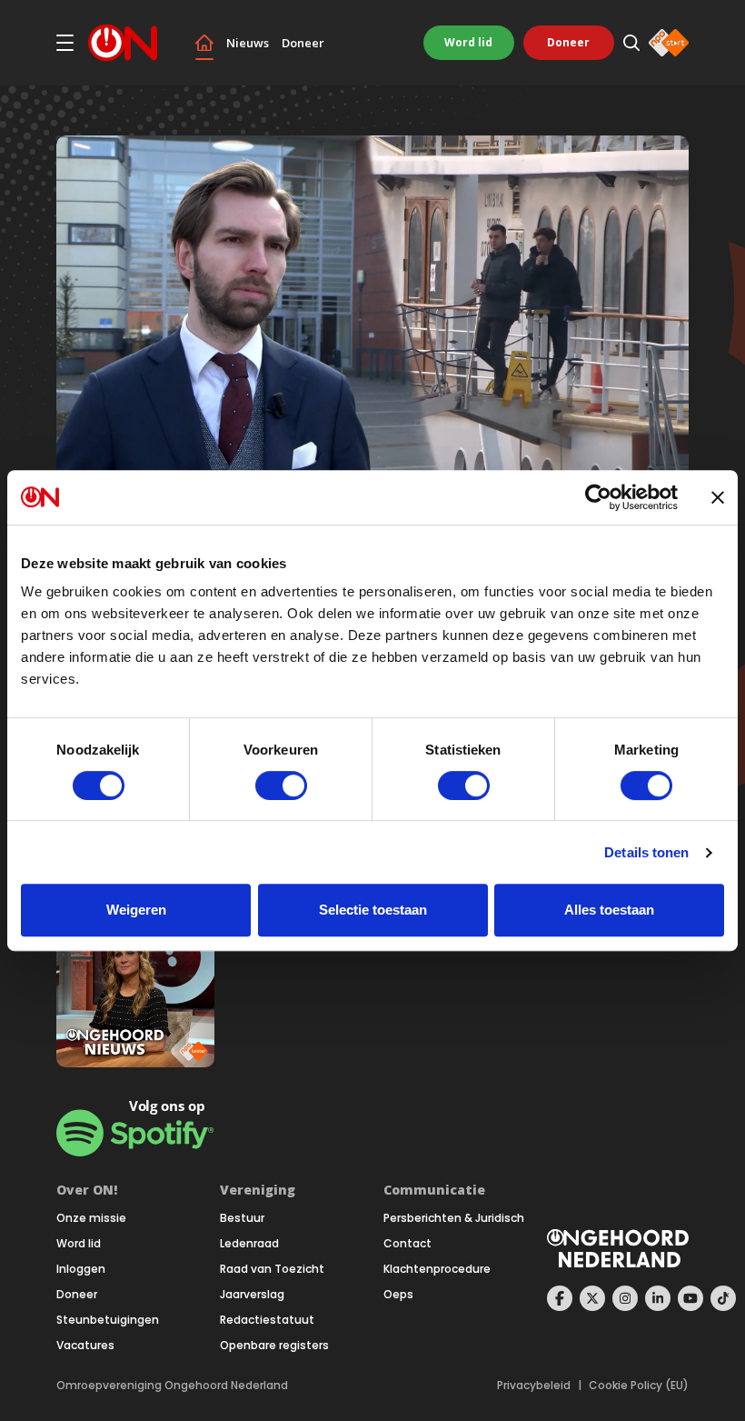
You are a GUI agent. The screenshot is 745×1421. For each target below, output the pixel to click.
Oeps (398, 1294)
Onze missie (91, 1218)
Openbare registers (274, 1345)
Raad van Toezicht (272, 1269)
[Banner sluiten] (717, 497)
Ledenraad (249, 1243)
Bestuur (242, 1218)
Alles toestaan (609, 909)
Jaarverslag (252, 1294)
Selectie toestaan (373, 909)
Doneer (303, 43)
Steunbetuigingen (107, 1320)
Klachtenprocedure (437, 1269)
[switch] (281, 785)
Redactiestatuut (267, 1320)
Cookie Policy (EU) (639, 1385)
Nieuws (247, 43)
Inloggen (80, 1269)
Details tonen (646, 852)
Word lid (468, 42)
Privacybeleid (534, 1385)
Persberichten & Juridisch (453, 1218)
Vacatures (85, 1345)
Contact (407, 1243)
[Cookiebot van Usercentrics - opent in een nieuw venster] (598, 497)
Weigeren (136, 909)
